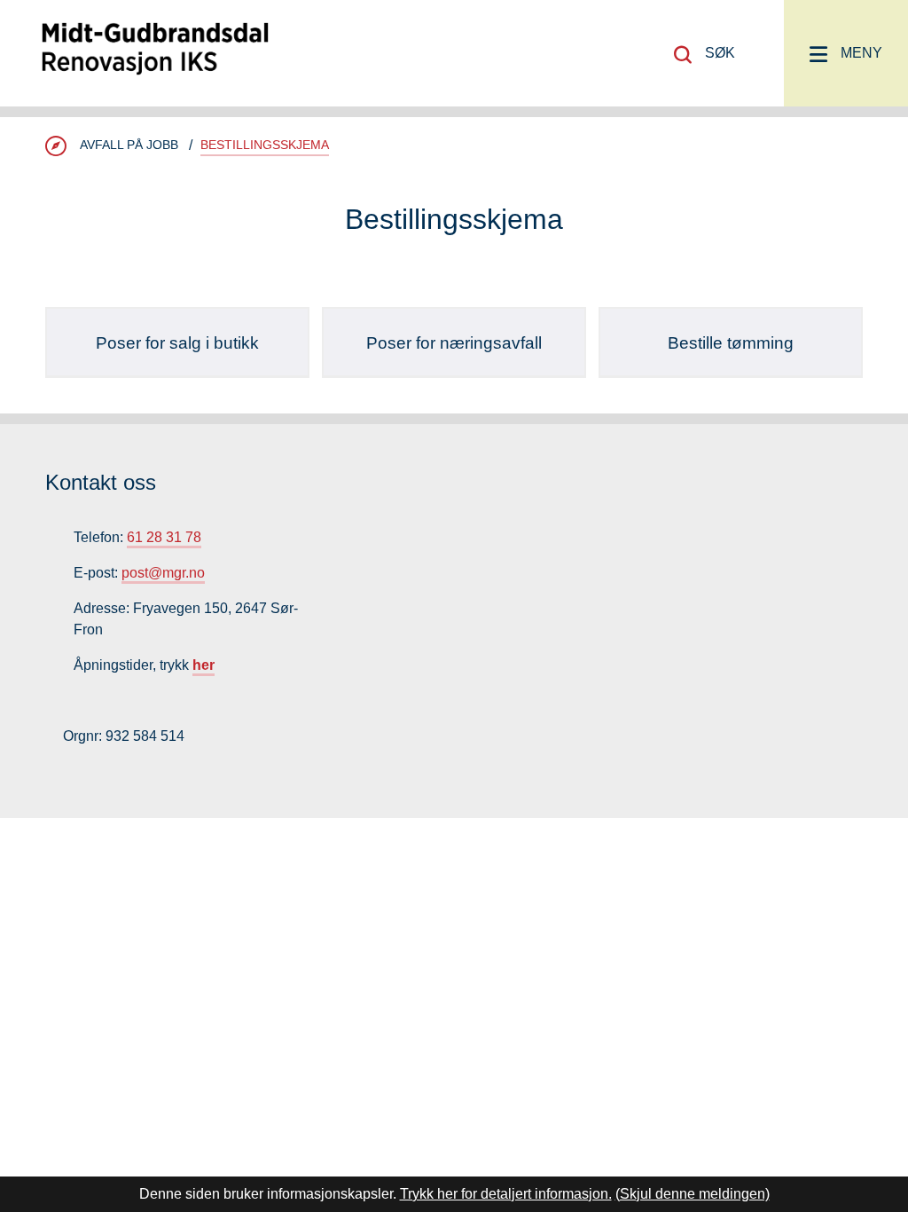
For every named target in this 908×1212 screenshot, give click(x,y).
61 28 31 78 (164, 537)
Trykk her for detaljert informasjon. (506, 1193)
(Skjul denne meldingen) (692, 1193)
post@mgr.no (163, 572)
